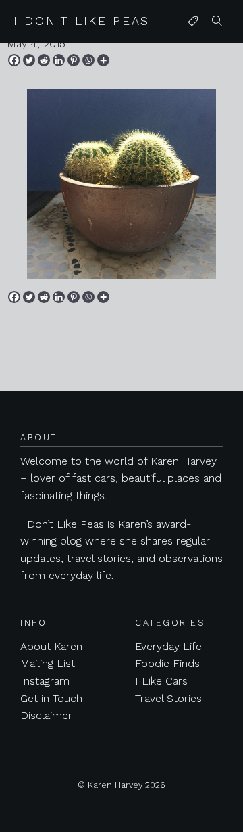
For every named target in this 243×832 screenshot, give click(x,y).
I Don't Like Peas (82, 21)
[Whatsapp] (88, 60)
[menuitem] (193, 21)
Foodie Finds (167, 663)
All (190, 48)
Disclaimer (46, 715)
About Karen (51, 646)
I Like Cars (161, 680)
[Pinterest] (74, 60)
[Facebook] (14, 60)
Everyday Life (168, 646)
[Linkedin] (59, 60)
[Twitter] (29, 60)
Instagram (45, 680)
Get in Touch (51, 698)
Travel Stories (168, 698)
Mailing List (47, 663)
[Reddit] (44, 60)
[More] (103, 60)
